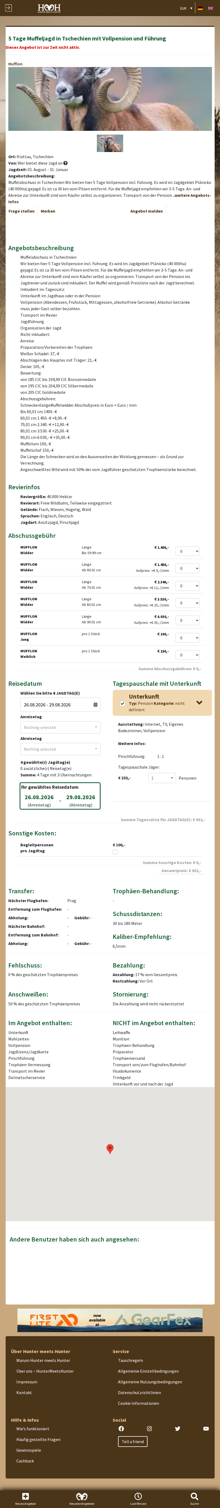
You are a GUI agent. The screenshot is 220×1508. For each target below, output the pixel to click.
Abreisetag (31, 738)
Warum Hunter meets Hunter (43, 1360)
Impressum (26, 1381)
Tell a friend (133, 1441)
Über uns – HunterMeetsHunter (45, 1371)
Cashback (25, 1460)
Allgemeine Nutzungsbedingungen (150, 1381)
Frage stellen (22, 211)
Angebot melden (146, 211)
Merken (48, 211)
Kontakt (24, 1392)
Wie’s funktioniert (32, 1428)
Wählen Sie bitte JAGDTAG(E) (50, 693)
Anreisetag (31, 716)
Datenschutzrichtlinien (139, 1392)
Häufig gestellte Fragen (38, 1439)
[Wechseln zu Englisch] (211, 8)
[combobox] (60, 727)
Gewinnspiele (28, 1450)
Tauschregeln (130, 1360)
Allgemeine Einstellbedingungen (148, 1371)
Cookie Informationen (138, 1403)
